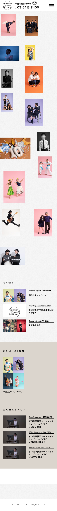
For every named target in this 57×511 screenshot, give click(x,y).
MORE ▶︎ (47, 291)
